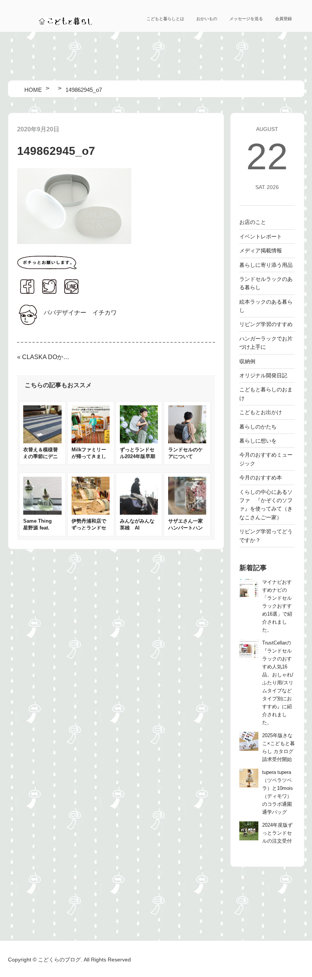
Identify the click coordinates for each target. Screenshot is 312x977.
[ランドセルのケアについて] (187, 441)
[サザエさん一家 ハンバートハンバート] (187, 512)
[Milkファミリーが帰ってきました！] (91, 441)
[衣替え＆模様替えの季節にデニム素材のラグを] (42, 441)
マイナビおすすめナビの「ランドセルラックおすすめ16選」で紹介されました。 (277, 606)
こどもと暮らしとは (165, 18)
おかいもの (206, 18)
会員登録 (283, 18)
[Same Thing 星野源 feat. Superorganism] (42, 512)
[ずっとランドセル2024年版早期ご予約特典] (139, 441)
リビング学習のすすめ (266, 324)
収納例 (247, 361)
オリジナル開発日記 (263, 375)
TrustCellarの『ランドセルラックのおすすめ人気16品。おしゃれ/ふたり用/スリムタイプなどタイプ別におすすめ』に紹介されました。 (277, 682)
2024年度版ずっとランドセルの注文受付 (277, 833)
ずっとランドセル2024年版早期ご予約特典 (137, 456)
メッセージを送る (246, 18)
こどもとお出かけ (260, 412)
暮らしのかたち (258, 427)
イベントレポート (260, 236)
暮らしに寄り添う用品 (266, 265)
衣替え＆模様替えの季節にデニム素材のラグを (40, 456)
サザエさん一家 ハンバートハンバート (188, 527)
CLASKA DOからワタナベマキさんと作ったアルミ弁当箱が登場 (47, 357)
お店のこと (252, 222)
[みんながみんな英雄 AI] (139, 512)
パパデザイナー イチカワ (80, 312)
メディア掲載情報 (260, 250)
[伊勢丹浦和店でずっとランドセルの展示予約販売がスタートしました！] (91, 512)
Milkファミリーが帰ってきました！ (89, 456)
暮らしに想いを (258, 441)
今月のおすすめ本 (260, 477)
